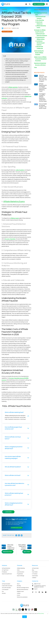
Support (35, 588)
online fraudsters (20, 170)
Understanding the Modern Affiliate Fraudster (39, 52)
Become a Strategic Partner (23, 587)
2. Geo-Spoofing (39, 20)
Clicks (18, 570)
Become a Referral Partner (22, 589)
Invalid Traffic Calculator (7, 585)
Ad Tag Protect (5, 570)
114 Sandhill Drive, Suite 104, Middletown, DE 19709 (40, 586)
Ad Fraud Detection (6, 568)
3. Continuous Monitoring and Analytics (39, 42)
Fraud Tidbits (35, 571)
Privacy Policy (41, 613)
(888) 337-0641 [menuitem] (37, 583)
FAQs (35, 67)
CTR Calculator (5, 589)
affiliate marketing (12, 87)
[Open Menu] (46, 4)
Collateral (34, 577)
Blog (33, 570)
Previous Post (7, 551)
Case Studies (35, 575)
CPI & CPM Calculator (6, 587)
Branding (19, 585)
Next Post (27, 551)
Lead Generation (20, 571)
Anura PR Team (7, 28)
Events (18, 595)
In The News (34, 573)
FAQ (3, 591)
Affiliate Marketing (7, 31)
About (18, 583)
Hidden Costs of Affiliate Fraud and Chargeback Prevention (40, 58)
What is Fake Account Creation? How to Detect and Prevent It (10, 548)
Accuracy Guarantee (10, 239)
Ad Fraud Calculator (6, 583)
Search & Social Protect (7, 573)
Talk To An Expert (38, 4)
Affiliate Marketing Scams (14, 201)
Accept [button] (24, 616)
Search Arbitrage (20, 575)
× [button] (47, 613)
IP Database (4, 571)
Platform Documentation (22, 597)
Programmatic (20, 573)
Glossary (4, 593)
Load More (8, 511)
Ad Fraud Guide (35, 568)
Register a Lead (20, 591)
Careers (18, 593)
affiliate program (14, 218)
